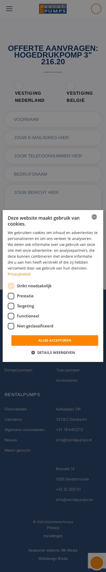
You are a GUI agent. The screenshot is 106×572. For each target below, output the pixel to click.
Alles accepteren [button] (54, 340)
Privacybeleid (19, 274)
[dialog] (53, 286)
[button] (53, 353)
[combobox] (94, 216)
